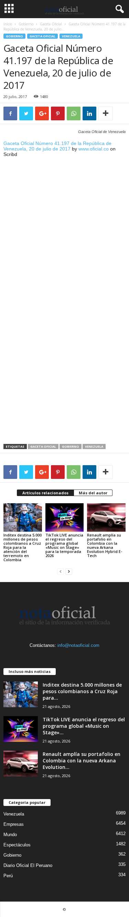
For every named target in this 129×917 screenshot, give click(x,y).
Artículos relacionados (45, 492)
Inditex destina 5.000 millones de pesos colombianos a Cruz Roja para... (82, 691)
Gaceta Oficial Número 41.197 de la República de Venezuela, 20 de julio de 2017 (57, 146)
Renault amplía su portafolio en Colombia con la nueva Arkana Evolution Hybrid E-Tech (104, 545)
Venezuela (71, 36)
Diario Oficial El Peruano (27, 865)
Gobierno (26, 24)
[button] (118, 9)
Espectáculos (17, 844)
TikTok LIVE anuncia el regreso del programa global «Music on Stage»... (84, 726)
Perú (8, 875)
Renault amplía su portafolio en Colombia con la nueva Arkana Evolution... (81, 760)
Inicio (7, 24)
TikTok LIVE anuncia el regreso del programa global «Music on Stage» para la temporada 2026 (64, 545)
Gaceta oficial (43, 446)
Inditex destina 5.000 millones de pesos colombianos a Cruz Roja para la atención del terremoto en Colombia (22, 547)
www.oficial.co (93, 149)
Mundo (10, 834)
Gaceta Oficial (51, 24)
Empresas (13, 824)
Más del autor (93, 492)
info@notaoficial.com (78, 645)
